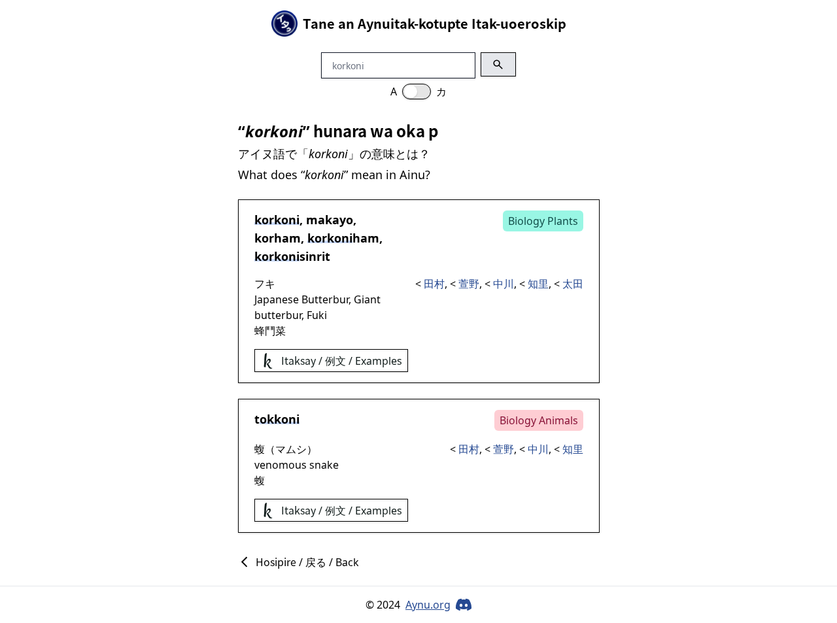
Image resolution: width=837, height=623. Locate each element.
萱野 (468, 284)
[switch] (416, 91)
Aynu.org (428, 605)
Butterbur (325, 299)
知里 (538, 284)
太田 (572, 284)
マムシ (291, 449)
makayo (329, 219)
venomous (280, 465)
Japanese (276, 299)
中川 (503, 284)
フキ (264, 284)
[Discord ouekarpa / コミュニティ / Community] (463, 605)
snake (324, 465)
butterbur (277, 315)
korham (277, 238)
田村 (434, 284)
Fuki (317, 315)
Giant (367, 299)
